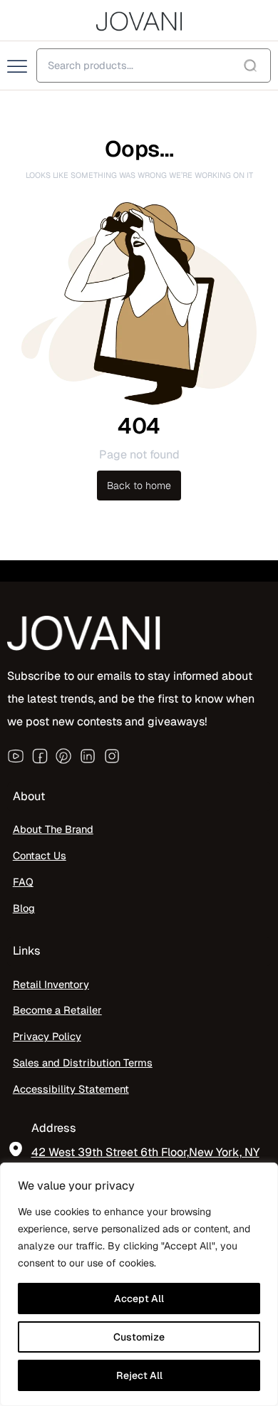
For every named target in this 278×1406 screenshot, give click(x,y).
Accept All (139, 1298)
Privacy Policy (47, 1036)
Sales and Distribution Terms (83, 1062)
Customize (139, 1337)
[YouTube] (15, 756)
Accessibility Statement (71, 1089)
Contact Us (39, 855)
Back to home (139, 485)
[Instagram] (111, 756)
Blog (24, 908)
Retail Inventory (51, 984)
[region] (139, 1284)
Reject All (139, 1375)
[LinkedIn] (87, 756)
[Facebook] (39, 756)
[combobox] (153, 65)
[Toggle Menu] (18, 67)
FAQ (23, 881)
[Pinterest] (63, 756)
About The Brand (53, 829)
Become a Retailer (57, 1010)
